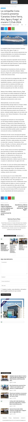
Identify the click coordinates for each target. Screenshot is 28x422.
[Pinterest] (9, 28)
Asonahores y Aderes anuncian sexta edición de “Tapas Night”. (21, 207)
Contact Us (23, 417)
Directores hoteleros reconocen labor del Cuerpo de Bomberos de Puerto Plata (23, 247)
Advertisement (16, 417)
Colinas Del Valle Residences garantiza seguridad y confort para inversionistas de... (17, 402)
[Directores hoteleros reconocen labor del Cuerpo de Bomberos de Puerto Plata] (23, 241)
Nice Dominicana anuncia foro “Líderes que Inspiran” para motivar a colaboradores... (18, 387)
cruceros (6, 5)
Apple (2, 243)
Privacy (10, 417)
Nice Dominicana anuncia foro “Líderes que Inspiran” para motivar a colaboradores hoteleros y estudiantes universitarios (13, 248)
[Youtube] (17, 231)
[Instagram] (13, 231)
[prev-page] (13, 255)
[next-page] (15, 255)
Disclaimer (5, 417)
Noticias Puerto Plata (7, 24)
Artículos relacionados (10, 235)
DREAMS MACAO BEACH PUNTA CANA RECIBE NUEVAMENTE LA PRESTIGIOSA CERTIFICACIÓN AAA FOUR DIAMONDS (5, 247)
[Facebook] (2, 28)
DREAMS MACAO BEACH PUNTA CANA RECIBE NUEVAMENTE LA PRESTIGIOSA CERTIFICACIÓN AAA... (18, 378)
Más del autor (20, 235)
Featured (21, 243)
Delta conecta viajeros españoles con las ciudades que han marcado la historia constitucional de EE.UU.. (7, 209)
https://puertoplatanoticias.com (14, 220)
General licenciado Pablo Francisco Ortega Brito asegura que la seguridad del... (18, 410)
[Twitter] (5, 28)
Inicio (2, 5)
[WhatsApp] (13, 28)
